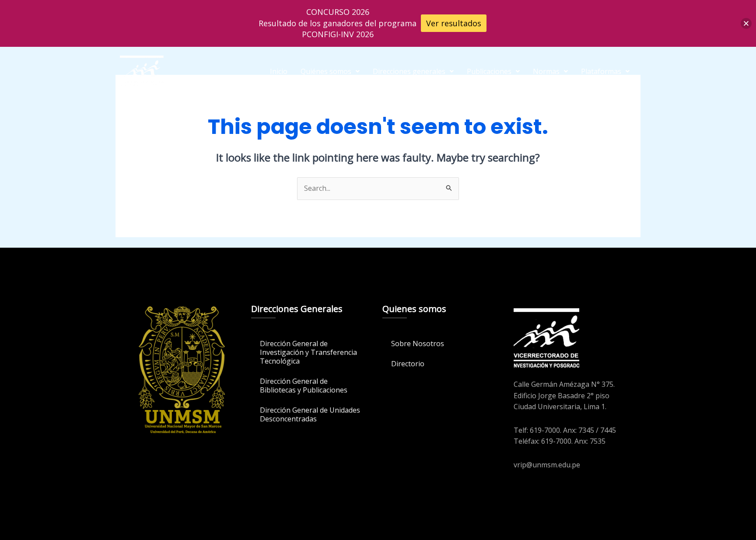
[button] (330, 71)
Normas (546, 71)
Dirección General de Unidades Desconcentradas (310, 414)
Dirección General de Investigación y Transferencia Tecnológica (308, 352)
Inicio (278, 71)
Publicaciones (489, 71)
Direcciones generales (409, 71)
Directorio (407, 363)
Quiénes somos (326, 71)
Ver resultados (453, 23)
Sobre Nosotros (417, 343)
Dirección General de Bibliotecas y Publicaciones (303, 385)
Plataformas (601, 71)
